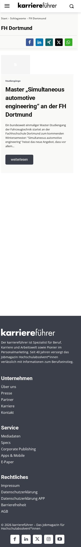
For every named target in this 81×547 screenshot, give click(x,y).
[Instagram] (48, 539)
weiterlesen (19, 159)
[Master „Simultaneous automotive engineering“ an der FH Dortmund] (15, 64)
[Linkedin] (26, 539)
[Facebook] (14, 539)
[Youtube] (59, 539)
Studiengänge (13, 80)
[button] (29, 42)
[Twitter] (37, 539)
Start (4, 18)
